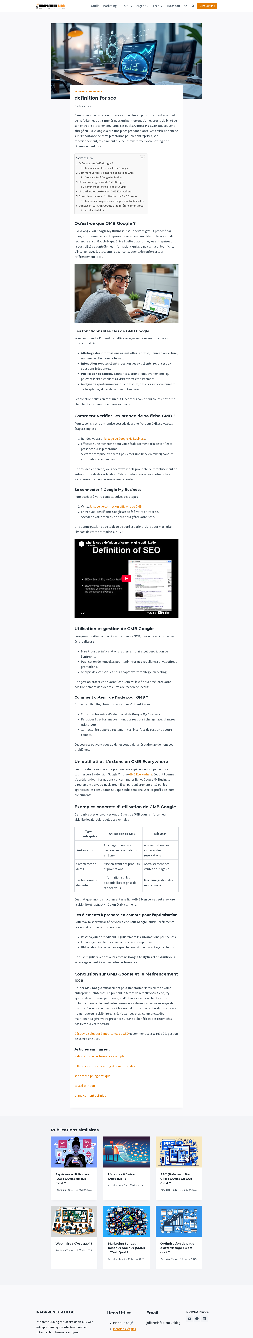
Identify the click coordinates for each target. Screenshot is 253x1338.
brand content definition (91, 1095)
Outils (95, 6)
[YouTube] (189, 1318)
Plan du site (121, 1323)
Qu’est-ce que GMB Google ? (96, 163)
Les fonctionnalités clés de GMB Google (107, 168)
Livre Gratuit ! (207, 5)
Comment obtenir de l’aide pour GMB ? (106, 186)
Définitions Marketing (88, 91)
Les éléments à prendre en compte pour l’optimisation (114, 201)
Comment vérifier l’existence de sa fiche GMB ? (107, 172)
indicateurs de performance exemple (99, 1056)
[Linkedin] (204, 1318)
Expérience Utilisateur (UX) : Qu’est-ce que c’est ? (72, 1179)
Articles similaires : (95, 210)
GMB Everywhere (140, 774)
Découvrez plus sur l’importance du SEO (102, 1034)
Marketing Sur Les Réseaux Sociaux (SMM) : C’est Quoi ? (126, 1248)
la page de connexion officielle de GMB (116, 506)
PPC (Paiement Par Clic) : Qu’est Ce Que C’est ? (176, 1179)
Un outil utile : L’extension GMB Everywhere (105, 191)
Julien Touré (66, 1189)
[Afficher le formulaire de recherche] (193, 5)
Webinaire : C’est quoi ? (73, 1243)
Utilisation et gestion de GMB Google (101, 182)
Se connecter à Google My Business (104, 177)
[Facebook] (197, 1318)
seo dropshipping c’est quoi (93, 1076)
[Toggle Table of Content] (141, 157)
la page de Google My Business (124, 438)
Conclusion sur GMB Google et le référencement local (111, 205)
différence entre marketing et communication (106, 1066)
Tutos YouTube (176, 6)
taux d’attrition (85, 1086)
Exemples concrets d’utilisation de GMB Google (108, 196)
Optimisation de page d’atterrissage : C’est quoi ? (177, 1248)
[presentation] (74, 1151)
